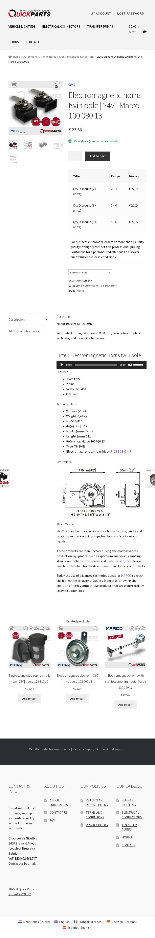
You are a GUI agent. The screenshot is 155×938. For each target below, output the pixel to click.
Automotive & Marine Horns (39, 56)
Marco (80, 290)
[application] (102, 365)
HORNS (13, 42)
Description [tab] (16, 319)
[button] (56, 87)
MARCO (62, 531)
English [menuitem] (64, 922)
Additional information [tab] (24, 331)
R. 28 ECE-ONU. (120, 451)
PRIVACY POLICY (97, 825)
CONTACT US (59, 812)
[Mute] (130, 365)
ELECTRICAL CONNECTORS (61, 26)
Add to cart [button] (29, 698)
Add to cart (98, 156)
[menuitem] (34, 921)
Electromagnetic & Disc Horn (76, 56)
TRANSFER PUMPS (100, 26)
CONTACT (33, 42)
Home (16, 56)
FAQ (52, 820)
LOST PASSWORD (130, 13)
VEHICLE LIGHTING (21, 26)
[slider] (139, 364)
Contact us (15, 863)
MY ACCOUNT (100, 13)
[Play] (62, 365)
